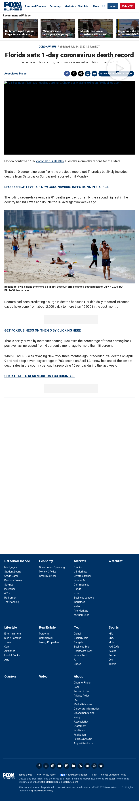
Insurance (10, 589)
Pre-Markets (81, 610)
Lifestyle (10, 627)
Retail (77, 606)
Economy (55, 6)
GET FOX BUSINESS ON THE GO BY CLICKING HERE (42, 330)
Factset (111, 778)
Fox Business (13, 5)
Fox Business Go (83, 739)
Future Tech (80, 655)
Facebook (67, 73)
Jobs (76, 686)
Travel (7, 642)
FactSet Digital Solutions (47, 782)
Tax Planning (11, 602)
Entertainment (12, 633)
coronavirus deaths (50, 161)
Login (112, 6)
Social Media (81, 637)
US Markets (80, 571)
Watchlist (83, 6)
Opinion (10, 676)
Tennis (112, 664)
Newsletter (87, 766)
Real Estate (47, 627)
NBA (111, 637)
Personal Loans (13, 580)
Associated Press (15, 73)
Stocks (78, 567)
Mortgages (10, 567)
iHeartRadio (101, 766)
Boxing (112, 651)
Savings (8, 584)
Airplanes (9, 651)
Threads (81, 73)
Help (94, 775)
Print (87, 73)
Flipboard (67, 766)
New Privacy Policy (46, 775)
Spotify (94, 766)
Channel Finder (82, 682)
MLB (111, 642)
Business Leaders (84, 597)
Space (77, 664)
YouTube (60, 766)
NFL (111, 633)
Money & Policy (47, 571)
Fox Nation (80, 734)
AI (75, 659)
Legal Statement (69, 782)
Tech (77, 627)
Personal (44, 633)
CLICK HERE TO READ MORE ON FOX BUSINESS (39, 376)
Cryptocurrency (82, 575)
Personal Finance (35, 6)
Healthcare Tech (83, 651)
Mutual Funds (81, 615)
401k (7, 593)
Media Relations (83, 704)
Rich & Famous (12, 637)
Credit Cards (11, 575)
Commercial (46, 637)
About (78, 676)
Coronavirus (48, 46)
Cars (7, 646)
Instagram (53, 766)
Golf (111, 659)
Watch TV (127, 6)
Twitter (74, 73)
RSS (80, 766)
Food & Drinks (12, 655)
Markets (69, 6)
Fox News (79, 730)
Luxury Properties (49, 642)
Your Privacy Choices (76, 775)
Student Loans (12, 571)
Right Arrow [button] (132, 28)
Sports (114, 627)
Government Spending (52, 567)
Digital (77, 633)
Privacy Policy (81, 695)
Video (43, 676)
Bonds (77, 589)
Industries (79, 602)
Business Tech (82, 646)
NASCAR (114, 646)
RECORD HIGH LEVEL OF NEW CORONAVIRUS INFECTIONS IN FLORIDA (56, 187)
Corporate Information (87, 708)
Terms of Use (81, 691)
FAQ (76, 700)
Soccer (113, 655)
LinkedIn (73, 766)
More (96, 6)
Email (94, 73)
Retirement (10, 597)
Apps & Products (83, 743)
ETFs (76, 593)
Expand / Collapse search (104, 6)
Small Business (47, 575)
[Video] (69, 82)
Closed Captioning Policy (113, 775)
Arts (6, 659)
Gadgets (78, 642)
